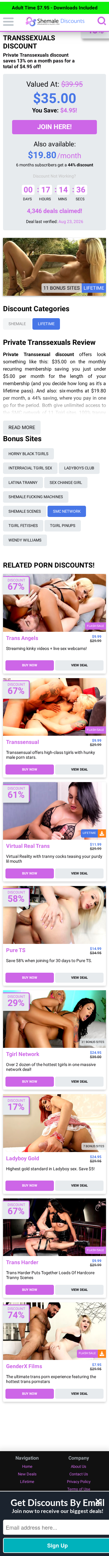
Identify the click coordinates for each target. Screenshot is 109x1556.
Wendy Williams (24, 540)
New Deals (27, 1474)
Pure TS (15, 950)
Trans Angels (22, 638)
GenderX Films (24, 1366)
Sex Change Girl (66, 482)
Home (27, 1466)
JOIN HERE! (54, 127)
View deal (79, 665)
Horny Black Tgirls (28, 453)
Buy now (29, 665)
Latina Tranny (23, 482)
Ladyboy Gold (22, 1158)
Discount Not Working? (54, 176)
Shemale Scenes (24, 511)
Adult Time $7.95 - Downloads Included (54, 8)
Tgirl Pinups (62, 525)
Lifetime (46, 324)
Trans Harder (22, 1262)
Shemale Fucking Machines (35, 497)
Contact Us (78, 1474)
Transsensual (22, 742)
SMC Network (67, 511)
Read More (21, 427)
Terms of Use (78, 1489)
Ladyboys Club (79, 468)
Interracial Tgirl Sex (30, 468)
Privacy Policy (79, 1481)
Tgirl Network (22, 1054)
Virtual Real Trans (28, 846)
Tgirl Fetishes (23, 525)
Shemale (17, 324)
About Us (78, 1466)
